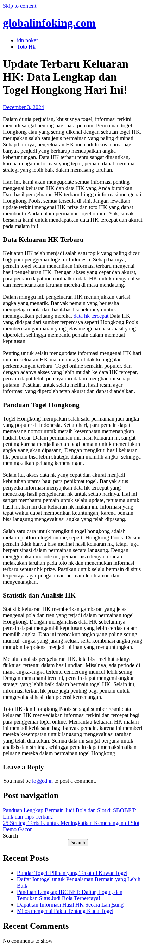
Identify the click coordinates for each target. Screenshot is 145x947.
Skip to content (19, 6)
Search (10, 836)
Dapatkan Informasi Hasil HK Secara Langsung (70, 905)
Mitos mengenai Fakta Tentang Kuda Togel (65, 911)
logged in (42, 781)
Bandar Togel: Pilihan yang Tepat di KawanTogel (72, 873)
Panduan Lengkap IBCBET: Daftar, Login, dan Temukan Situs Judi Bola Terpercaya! (69, 895)
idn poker (27, 40)
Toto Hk (26, 47)
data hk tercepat (91, 316)
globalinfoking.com (49, 23)
